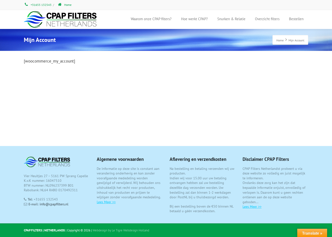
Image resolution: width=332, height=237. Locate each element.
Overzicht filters (267, 19)
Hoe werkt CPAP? (194, 19)
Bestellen (296, 19)
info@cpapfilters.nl (53, 204)
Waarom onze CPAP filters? (151, 19)
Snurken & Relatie (231, 19)
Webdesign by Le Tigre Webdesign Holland (121, 230)
